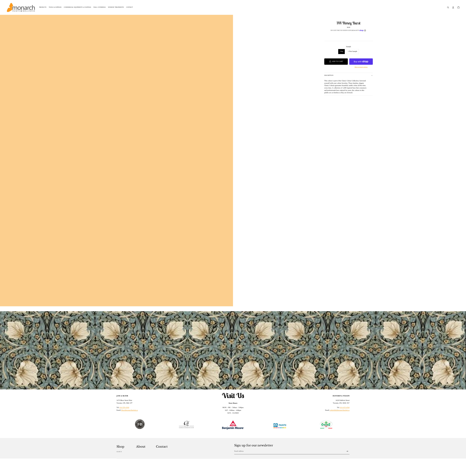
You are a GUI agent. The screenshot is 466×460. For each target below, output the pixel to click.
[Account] (453, 7)
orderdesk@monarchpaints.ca (340, 410)
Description (328, 75)
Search (119, 452)
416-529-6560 (124, 407)
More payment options (361, 67)
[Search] (448, 7)
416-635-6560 (345, 407)
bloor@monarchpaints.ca (129, 410)
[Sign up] (347, 451)
